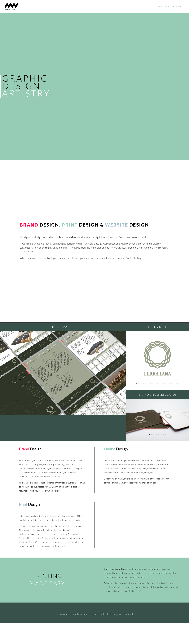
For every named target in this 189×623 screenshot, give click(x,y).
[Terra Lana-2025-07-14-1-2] (157, 440)
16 (171, 383)
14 (166, 383)
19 (178, 383)
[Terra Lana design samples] (63, 414)
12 (162, 383)
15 (169, 383)
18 (176, 383)
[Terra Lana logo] (157, 378)
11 (159, 383)
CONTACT (179, 7)
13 (164, 383)
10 (157, 383)
